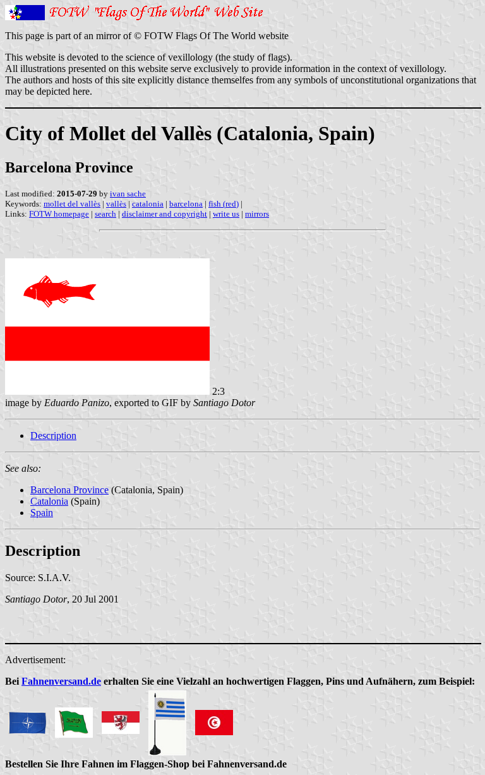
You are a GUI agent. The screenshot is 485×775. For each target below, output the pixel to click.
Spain (41, 512)
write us (226, 214)
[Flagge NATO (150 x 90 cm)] (27, 719)
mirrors (257, 214)
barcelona (186, 203)
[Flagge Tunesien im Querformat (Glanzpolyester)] (214, 719)
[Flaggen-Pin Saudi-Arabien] (74, 719)
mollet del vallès (72, 203)
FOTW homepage (59, 214)
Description (53, 435)
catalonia (148, 203)
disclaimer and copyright (164, 214)
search (105, 214)
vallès (116, 203)
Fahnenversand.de (61, 681)
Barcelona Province (69, 489)
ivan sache (128, 193)
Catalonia (49, 501)
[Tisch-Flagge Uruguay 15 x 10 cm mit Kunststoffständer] (167, 719)
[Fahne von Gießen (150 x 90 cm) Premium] (121, 719)
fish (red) (223, 203)
